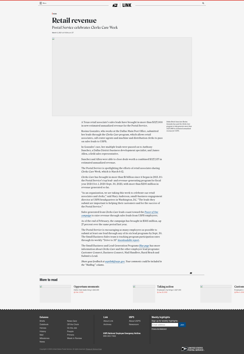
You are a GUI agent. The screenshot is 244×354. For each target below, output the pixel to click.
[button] (202, 3)
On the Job (72, 327)
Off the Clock (73, 324)
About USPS (135, 320)
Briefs (42, 320)
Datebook (44, 324)
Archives (107, 324)
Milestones (44, 338)
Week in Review (74, 338)
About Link (108, 320)
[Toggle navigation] (41, 3)
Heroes (43, 327)
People (70, 331)
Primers (70, 334)
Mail (41, 334)
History (43, 331)
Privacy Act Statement (159, 329)
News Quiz (72, 320)
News (55, 14)
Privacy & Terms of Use (94, 349)
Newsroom (134, 324)
